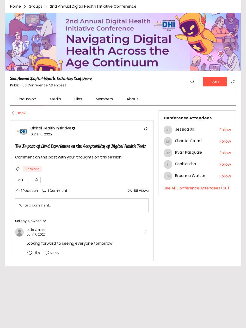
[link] (26, 99)
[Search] (192, 81)
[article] (82, 191)
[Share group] (233, 81)
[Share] (146, 128)
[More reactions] (34, 180)
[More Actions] (146, 232)
